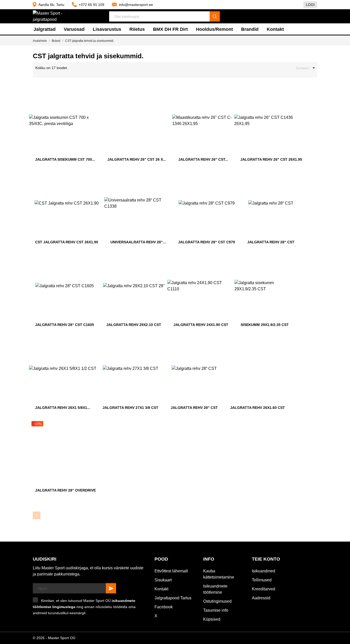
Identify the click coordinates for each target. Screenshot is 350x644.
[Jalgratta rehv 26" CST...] (227, 95)
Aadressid (261, 598)
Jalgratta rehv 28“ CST (270, 242)
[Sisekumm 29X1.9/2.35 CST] (287, 261)
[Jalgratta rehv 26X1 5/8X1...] (89, 344)
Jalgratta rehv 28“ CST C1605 (64, 325)
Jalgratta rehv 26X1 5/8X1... (62, 408)
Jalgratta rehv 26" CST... (203, 159)
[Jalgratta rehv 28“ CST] (293, 178)
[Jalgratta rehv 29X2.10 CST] (160, 261)
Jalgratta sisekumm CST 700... (65, 159)
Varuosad (74, 29)
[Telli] (111, 588)
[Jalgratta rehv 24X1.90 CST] (227, 261)
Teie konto (266, 559)
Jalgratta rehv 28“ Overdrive (65, 490)
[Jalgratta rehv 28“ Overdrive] (94, 426)
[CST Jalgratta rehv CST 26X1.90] (97, 178)
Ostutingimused (217, 601)
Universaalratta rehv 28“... (138, 242)
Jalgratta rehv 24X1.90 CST (200, 325)
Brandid (250, 29)
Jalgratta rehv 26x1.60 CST (257, 408)
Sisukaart (163, 580)
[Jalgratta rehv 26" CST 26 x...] (165, 95)
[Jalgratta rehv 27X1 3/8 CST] (157, 344)
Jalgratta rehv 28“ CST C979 (206, 242)
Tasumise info (215, 610)
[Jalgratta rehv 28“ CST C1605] (93, 261)
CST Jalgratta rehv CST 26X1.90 (66, 242)
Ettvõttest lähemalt (171, 571)
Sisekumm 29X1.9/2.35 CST (265, 325)
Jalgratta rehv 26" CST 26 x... (136, 159)
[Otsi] (215, 16)
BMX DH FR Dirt (170, 29)
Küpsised (211, 619)
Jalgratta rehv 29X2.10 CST (133, 325)
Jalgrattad (45, 29)
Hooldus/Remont (214, 29)
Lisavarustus (107, 29)
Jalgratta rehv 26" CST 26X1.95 (271, 159)
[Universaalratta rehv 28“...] (164, 178)
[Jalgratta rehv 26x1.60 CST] (284, 344)
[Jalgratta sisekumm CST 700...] (94, 95)
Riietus (137, 29)
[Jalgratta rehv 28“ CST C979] (234, 178)
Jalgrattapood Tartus (173, 598)
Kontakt (275, 29)
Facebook (164, 607)
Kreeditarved (263, 589)
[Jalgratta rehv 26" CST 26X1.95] (301, 95)
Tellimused (262, 580)
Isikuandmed (263, 571)
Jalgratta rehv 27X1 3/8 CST (130, 408)
